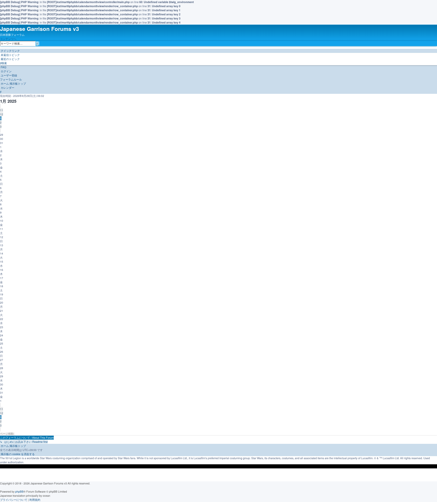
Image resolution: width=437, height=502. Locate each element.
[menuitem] (10, 55)
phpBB (19, 491)
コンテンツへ (8, 39)
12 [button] (1, 114)
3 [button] (1, 126)
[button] (0, 106)
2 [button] (1, 122)
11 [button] (1, 110)
